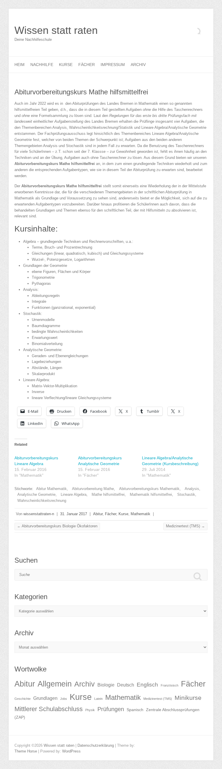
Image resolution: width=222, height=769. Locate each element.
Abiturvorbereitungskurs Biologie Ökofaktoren (57, 526)
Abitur (98, 514)
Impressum (113, 64)
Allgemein (55, 684)
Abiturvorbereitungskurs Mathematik (149, 489)
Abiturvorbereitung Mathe (93, 489)
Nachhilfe (41, 64)
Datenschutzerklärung (95, 745)
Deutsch (125, 684)
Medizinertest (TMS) (185, 526)
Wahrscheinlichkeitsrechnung (41, 500)
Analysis (192, 489)
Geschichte (22, 698)
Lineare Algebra (73, 494)
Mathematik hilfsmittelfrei (151, 494)
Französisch (169, 685)
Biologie (105, 684)
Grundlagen (45, 698)
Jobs (63, 698)
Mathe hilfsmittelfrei (108, 494)
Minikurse (188, 697)
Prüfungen (110, 709)
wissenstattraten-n (38, 514)
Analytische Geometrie (36, 494)
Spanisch (135, 710)
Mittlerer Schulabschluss (48, 709)
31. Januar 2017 (73, 514)
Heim (19, 64)
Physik (90, 710)
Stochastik (186, 494)
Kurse (66, 64)
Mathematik (140, 514)
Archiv (138, 64)
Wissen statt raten (56, 30)
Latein (98, 698)
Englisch (147, 685)
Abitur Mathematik (51, 489)
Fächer (86, 64)
